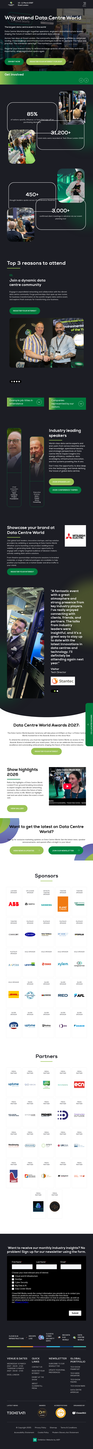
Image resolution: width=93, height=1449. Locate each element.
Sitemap (53, 1428)
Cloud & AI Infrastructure (16, 1337)
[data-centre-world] (74, 1337)
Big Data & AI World (66, 1337)
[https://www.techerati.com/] (16, 1414)
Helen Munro (14, 478)
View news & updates (23, 851)
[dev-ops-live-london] (26, 1337)
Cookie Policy (43, 1432)
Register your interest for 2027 (46, 62)
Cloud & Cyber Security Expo (50, 1337)
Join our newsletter (63, 851)
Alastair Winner (37, 487)
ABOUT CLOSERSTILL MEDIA (37, 1386)
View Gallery (17, 809)
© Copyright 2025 (23, 1428)
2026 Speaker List (61, 482)
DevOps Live (32, 1337)
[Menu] (84, 3)
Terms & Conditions (69, 1428)
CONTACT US (37, 1367)
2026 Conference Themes (65, 490)
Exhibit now (14, 62)
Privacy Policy (40, 1428)
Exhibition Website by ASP (49, 1440)
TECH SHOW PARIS (77, 1386)
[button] (12, 381)
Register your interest (24, 311)
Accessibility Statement (24, 1432)
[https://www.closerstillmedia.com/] (79, 1414)
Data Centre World (81, 1337)
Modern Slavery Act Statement (65, 1432)
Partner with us (13, 79)
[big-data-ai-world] (59, 1337)
